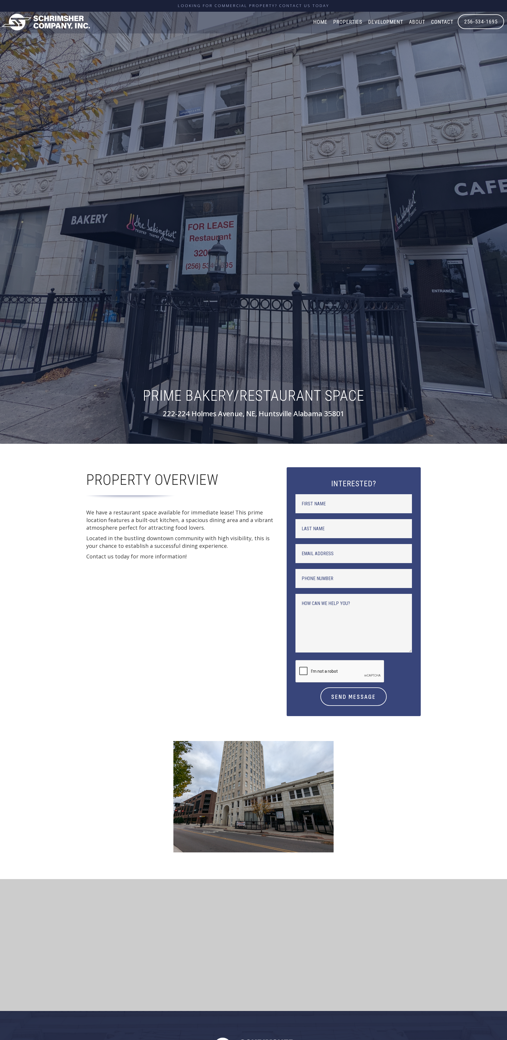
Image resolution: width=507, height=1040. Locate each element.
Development (385, 22)
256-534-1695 (481, 21)
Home (320, 22)
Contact (442, 22)
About (417, 22)
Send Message (353, 697)
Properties (347, 22)
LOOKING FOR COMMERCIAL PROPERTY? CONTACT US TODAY (253, 5)
